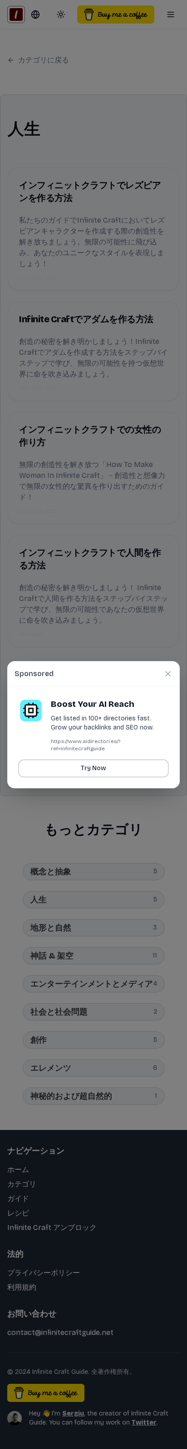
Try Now (93, 768)
